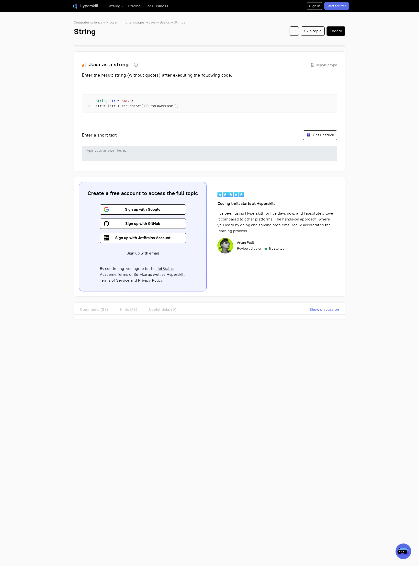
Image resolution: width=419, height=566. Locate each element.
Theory (336, 31)
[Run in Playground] (320, 102)
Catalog (114, 6)
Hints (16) (128, 309)
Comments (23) (94, 309)
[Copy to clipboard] (329, 102)
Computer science (88, 22)
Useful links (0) (163, 309)
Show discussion (324, 309)
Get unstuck (323, 135)
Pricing (134, 6)
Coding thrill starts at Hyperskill (246, 203)
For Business (157, 6)
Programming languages (125, 22)
